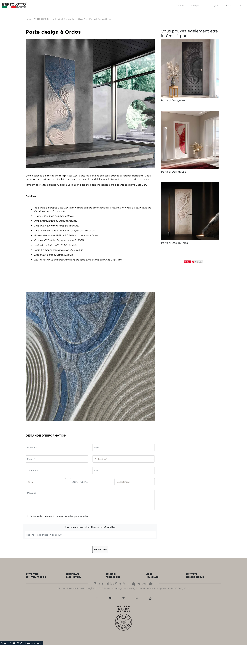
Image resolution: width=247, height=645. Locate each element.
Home (28, 19)
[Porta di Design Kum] (190, 68)
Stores (229, 5)
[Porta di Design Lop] (190, 140)
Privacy (4, 643)
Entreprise (196, 5)
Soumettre (100, 549)
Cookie (13, 643)
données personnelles (76, 516)
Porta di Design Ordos (100, 19)
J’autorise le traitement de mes (58, 516)
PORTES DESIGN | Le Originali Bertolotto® (54, 19)
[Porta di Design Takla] (190, 211)
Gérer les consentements (30, 643)
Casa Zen (82, 19)
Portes (181, 5)
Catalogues (213, 5)
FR (240, 5)
